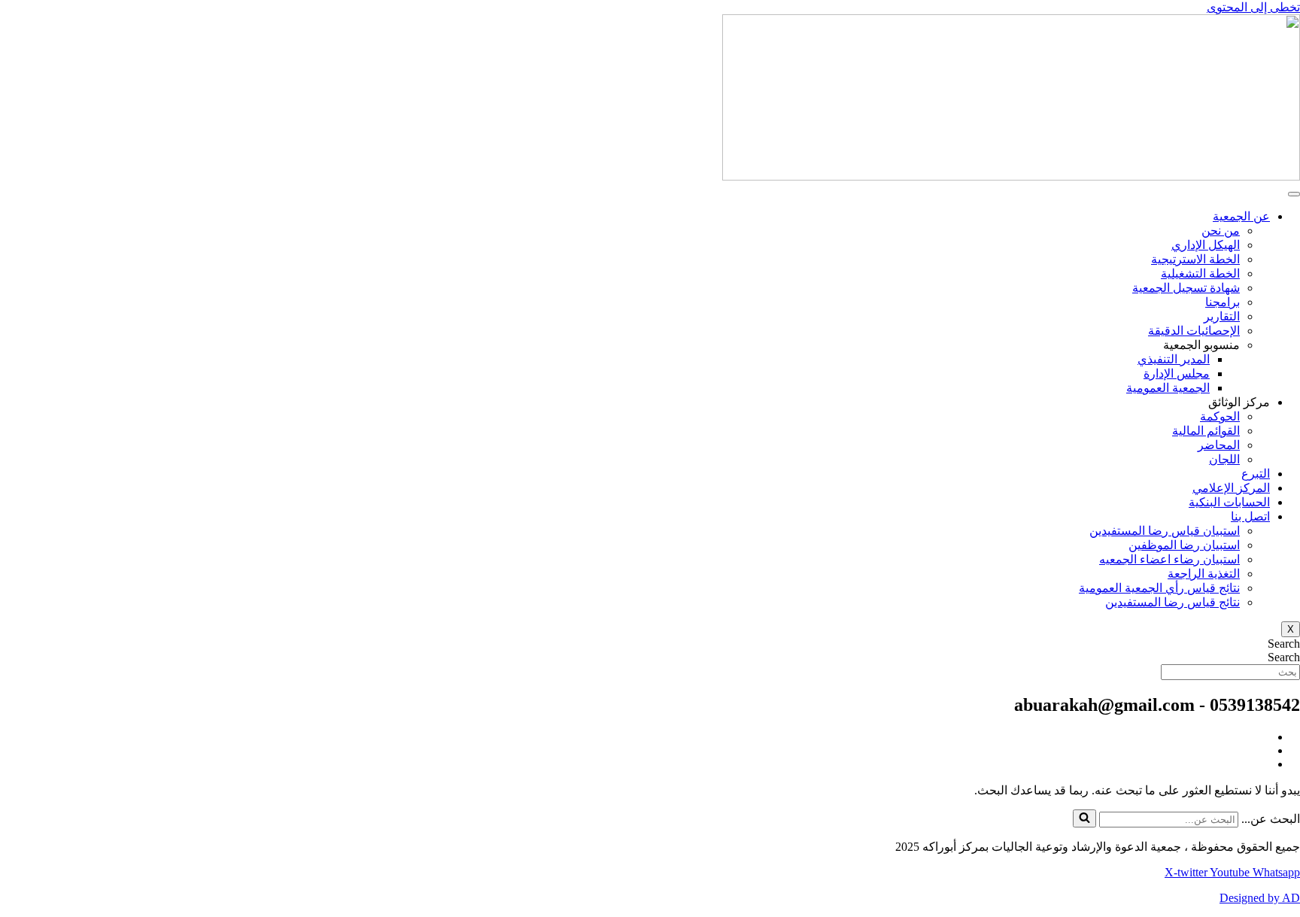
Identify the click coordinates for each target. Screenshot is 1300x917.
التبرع (1255, 473)
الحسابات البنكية (1229, 502)
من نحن (1220, 230)
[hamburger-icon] (1294, 194)
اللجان (1224, 459)
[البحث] (1084, 818)
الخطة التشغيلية (1200, 273)
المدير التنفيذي (1174, 359)
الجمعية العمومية (1168, 387)
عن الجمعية (1241, 216)
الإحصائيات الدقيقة (1194, 330)
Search (1284, 643)
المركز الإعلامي (1231, 487)
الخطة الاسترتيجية (1195, 259)
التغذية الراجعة (1204, 573)
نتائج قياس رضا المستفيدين (1172, 602)
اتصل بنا (1250, 516)
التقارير (1222, 316)
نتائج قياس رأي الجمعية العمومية (1159, 587)
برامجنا (1222, 302)
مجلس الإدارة (1177, 373)
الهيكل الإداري (1205, 244)
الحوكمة (1220, 416)
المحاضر (1219, 445)
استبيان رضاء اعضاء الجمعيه (1169, 559)
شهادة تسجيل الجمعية (1186, 287)
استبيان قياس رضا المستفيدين (1164, 530)
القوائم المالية (1206, 430)
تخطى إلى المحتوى (1253, 7)
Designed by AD (1260, 897)
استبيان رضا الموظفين (1184, 545)
